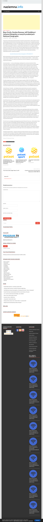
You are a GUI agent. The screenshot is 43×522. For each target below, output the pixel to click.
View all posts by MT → (8, 178)
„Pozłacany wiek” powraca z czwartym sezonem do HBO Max (15, 288)
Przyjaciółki (6, 270)
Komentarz (5, 189)
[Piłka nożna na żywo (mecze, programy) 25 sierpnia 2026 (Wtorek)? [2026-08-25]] (33, 429)
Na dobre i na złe (7, 264)
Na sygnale (6, 265)
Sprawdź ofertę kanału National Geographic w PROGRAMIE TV (21, 53)
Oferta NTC (31, 331)
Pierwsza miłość (6, 269)
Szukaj (5, 246)
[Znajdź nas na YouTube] (23, 330)
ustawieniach (31, 520)
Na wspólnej (6, 266)
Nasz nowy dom (6, 275)
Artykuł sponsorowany (33, 346)
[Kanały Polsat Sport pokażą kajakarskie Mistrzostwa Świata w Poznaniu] (21, 153)
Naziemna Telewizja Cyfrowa (34, 329)
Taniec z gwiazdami (7, 277)
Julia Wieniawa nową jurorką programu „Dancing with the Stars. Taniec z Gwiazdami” (8, 161)
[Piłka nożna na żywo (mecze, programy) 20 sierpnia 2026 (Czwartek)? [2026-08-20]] (33, 508)
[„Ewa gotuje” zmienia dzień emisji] (34, 153)
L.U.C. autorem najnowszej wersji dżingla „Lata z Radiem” (14, 293)
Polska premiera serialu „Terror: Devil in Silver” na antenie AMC (15, 300)
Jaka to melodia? (7, 272)
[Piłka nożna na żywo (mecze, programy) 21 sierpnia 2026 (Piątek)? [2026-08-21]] (33, 492)
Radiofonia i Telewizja (33, 338)
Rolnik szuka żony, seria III (8, 276)
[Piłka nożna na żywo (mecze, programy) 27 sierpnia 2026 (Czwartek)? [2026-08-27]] (33, 398)
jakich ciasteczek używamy (18, 520)
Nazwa (4, 203)
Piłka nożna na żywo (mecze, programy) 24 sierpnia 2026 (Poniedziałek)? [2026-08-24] (34, 448)
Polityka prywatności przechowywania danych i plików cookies (14, 254)
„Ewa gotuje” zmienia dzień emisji (10, 298)
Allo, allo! (5, 271)
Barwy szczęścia (6, 261)
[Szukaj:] (21, 223)
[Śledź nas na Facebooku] (17, 330)
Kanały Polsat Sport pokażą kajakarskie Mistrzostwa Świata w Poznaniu (21, 161)
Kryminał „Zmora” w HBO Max (9, 297)
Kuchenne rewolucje (7, 274)
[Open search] (39, 11)
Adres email (6, 208)
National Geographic (10, 141)
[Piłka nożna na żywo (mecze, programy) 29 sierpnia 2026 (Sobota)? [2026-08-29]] (33, 367)
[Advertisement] (21, 22)
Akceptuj (37, 520)
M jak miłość (6, 262)
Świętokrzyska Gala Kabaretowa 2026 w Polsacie (12, 302)
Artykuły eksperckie (32, 348)
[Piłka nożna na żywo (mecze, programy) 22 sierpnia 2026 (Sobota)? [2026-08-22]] (33, 477)
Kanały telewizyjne (6, 30)
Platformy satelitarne (33, 342)
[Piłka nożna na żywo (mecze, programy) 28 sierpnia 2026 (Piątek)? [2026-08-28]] (33, 382)
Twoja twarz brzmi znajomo (8, 279)
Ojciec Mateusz (6, 267)
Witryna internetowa (7, 213)
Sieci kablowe (31, 344)
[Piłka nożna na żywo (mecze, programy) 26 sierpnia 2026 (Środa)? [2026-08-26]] (33, 413)
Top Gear (5, 280)
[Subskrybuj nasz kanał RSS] (20, 330)
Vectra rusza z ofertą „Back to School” (10, 295)
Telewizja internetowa (33, 337)
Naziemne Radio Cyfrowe (33, 333)
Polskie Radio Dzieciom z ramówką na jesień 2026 (12, 286)
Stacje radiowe (31, 335)
